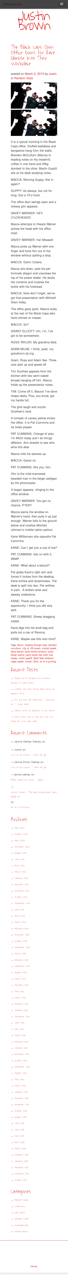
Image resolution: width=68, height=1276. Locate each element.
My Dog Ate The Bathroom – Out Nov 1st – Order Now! (33, 702)
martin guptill (25, 658)
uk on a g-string (48, 661)
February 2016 (21, 1004)
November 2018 (22, 935)
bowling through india (36, 645)
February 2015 (21, 1042)
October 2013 (21, 1111)
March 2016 (20, 998)
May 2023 (20, 840)
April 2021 (20, 866)
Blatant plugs (21, 1200)
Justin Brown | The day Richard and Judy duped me (34, 794)
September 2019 (22, 903)
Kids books (20, 1213)
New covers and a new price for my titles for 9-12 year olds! (32, 719)
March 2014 (20, 1086)
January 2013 (21, 1161)
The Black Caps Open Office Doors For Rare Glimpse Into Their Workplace (33, 55)
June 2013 (19, 1130)
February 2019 (21, 928)
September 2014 (22, 1067)
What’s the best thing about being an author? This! (33, 691)
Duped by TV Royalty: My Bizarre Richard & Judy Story (30, 680)
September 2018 (22, 947)
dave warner (17, 651)
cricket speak (49, 648)
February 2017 (21, 985)
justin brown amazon (35, 651)
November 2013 (22, 1104)
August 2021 (21, 853)
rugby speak (17, 661)
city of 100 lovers (31, 648)
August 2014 (21, 1073)
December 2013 (21, 1098)
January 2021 (21, 878)
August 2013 (21, 1117)
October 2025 (21, 834)
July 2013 (19, 1123)
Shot (35, 661)
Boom (20, 645)
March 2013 (20, 1149)
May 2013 (19, 1136)
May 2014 (19, 1079)
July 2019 (19, 910)
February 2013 (21, 1155)
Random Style (23, 78)
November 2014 (22, 1054)
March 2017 (20, 979)
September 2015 (22, 1016)
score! (28, 661)
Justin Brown (34, 21)
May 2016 (19, 991)
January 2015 (21, 1048)
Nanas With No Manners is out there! (34, 711)
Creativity (20, 1206)
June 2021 (19, 859)
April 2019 (20, 916)
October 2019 (21, 897)
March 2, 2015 (35, 73)
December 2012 (22, 1167)
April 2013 (19, 1142)
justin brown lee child (37, 654)
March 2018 (20, 954)
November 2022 (22, 847)
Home (34, 1266)
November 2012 (22, 1174)
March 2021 (20, 872)
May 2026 (20, 828)
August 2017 (21, 972)
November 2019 (22, 891)
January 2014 (21, 1092)
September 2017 (22, 966)
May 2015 (19, 1029)
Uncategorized (21, 1225)
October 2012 (21, 1180)
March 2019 (20, 922)
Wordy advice (21, 1231)
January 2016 (21, 1010)
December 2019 (22, 884)
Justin (53, 73)
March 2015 (20, 1035)
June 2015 (19, 1023)
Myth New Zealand (43, 658)
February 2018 (21, 960)
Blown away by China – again (27, 780)
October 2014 (21, 1061)
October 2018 (21, 941)
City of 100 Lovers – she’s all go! (28, 755)
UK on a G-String (21, 807)
